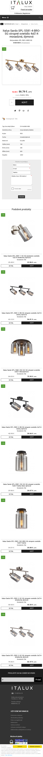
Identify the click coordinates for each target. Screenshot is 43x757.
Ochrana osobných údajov (18, 727)
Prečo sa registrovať (16, 720)
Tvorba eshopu (16, 701)
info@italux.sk (19, 693)
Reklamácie (14, 722)
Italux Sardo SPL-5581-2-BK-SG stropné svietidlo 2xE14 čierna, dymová (21, 428)
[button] (39, 47)
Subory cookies (15, 725)
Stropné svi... (25, 24)
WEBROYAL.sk (15, 703)
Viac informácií (8, 755)
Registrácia (26, 13)
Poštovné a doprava (16, 715)
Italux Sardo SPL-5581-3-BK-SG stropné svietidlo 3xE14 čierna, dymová (21, 313)
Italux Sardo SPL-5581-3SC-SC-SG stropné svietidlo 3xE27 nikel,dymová (21, 371)
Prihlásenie (18, 13)
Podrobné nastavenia (35, 746)
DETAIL (11, 266)
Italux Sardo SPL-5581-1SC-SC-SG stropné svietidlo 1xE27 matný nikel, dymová (21, 485)
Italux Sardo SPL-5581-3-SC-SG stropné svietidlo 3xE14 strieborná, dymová (21, 656)
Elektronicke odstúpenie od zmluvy (21, 729)
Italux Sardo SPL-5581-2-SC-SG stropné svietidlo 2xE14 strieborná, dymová (21, 599)
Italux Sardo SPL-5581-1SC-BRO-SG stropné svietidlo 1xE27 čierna (21, 542)
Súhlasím (20, 746)
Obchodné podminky (17, 717)
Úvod (16, 24)
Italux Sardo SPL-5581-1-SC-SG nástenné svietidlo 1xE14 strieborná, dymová (22, 256)
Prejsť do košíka (26, 10)
